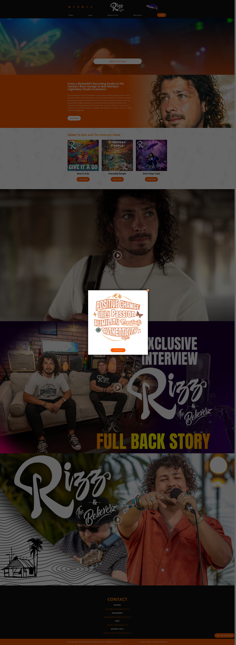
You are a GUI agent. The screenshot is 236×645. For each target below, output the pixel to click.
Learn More (118, 350)
